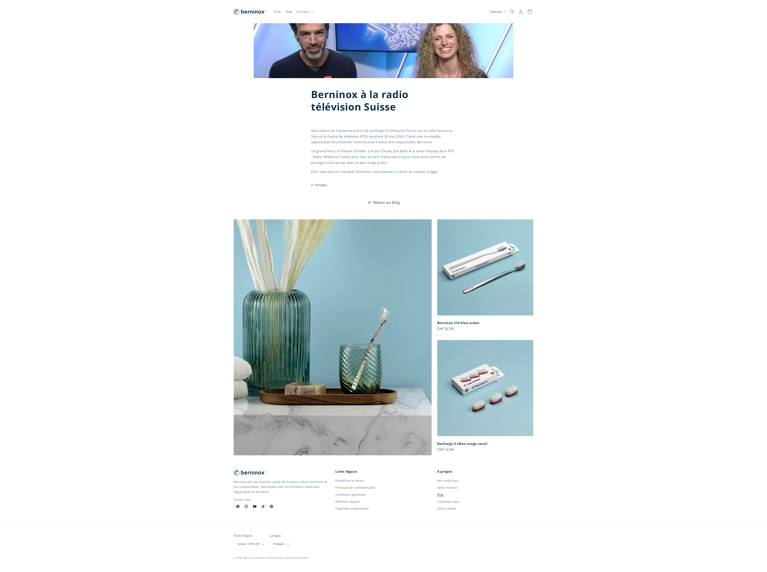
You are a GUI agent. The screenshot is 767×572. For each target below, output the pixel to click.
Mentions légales (347, 501)
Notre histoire (447, 487)
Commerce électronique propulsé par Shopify (281, 557)
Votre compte (446, 508)
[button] (304, 11)
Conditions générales (350, 494)
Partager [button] (321, 185)
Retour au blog (386, 202)
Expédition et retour (350, 480)
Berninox (248, 557)
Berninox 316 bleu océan (458, 323)
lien (434, 171)
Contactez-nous (448, 501)
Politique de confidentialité (355, 487)
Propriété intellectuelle (352, 508)
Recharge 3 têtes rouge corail (462, 444)
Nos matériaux (447, 480)
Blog (440, 494)
